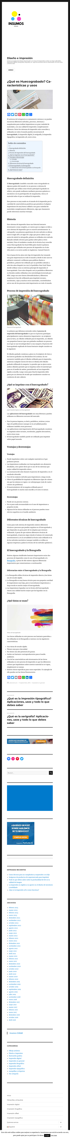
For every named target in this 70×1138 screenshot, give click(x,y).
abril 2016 (12, 1020)
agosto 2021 (13, 948)
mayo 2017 (12, 1005)
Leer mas (54, 1135)
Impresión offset (15, 1066)
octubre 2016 (13, 1017)
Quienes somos (12, 1122)
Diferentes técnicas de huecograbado (21, 163)
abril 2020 (12, 974)
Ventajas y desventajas (16, 157)
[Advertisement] (35, 42)
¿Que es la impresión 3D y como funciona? (24, 890)
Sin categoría (13, 1074)
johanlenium (13, 683)
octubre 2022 (13, 923)
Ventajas (14, 159)
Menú (10, 70)
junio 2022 (13, 930)
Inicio (9, 1095)
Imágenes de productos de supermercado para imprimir (29, 877)
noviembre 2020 (15, 966)
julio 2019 (12, 994)
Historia (12, 150)
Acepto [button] (47, 1135)
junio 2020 (13, 971)
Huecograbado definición (17, 148)
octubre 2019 (13, 987)
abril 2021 (12, 953)
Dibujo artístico (14, 1051)
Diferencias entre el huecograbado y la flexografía (26, 167)
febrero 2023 (13, 913)
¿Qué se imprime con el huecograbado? (22, 155)
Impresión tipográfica (17, 1068)
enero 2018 (13, 999)
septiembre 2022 (15, 925)
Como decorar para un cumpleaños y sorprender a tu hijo (29, 875)
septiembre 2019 (15, 989)
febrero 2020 (13, 979)
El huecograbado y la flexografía (19, 165)
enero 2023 (13, 915)
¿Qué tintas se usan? (15, 170)
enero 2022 (13, 941)
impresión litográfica (16, 1063)
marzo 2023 (13, 910)
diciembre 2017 (14, 1002)
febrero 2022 (13, 938)
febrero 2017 (13, 1010)
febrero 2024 (13, 907)
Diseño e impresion (16, 1053)
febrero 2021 (13, 959)
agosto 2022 (13, 928)
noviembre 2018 (14, 997)
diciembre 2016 (14, 1015)
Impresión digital (15, 1058)
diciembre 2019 (14, 982)
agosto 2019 (13, 992)
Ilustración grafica (15, 1056)
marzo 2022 (13, 936)
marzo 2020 (13, 976)
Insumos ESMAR (16, 1033)
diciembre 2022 (14, 918)
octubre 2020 (13, 969)
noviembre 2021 (14, 946)
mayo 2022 (13, 933)
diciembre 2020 (14, 964)
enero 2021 (13, 961)
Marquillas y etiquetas (15, 1100)
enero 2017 (13, 1012)
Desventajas (15, 161)
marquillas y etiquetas (17, 1071)
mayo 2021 (13, 951)
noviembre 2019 (15, 984)
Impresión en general (38, 683)
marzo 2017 (13, 1007)
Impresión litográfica (14, 1109)
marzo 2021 (13, 956)
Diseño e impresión (20, 58)
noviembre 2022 (15, 920)
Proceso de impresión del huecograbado (22, 153)
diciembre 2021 (14, 943)
